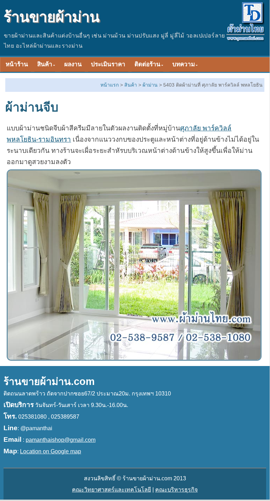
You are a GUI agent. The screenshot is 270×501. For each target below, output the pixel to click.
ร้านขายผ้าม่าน (51, 17)
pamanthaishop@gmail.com (61, 440)
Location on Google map (50, 451)
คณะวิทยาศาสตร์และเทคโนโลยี (111, 490)
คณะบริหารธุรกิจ (176, 490)
